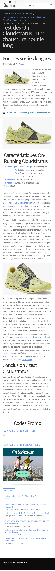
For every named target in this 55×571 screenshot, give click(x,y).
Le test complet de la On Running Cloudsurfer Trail (27, 513)
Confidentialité (21, 563)
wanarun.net (40, 337)
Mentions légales (9, 563)
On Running (27, 360)
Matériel (15, 14)
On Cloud (36, 203)
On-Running (27, 14)
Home (5, 14)
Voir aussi (9, 491)
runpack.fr (34, 353)
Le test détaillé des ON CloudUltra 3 (20, 496)
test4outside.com (10, 357)
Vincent (21, 64)
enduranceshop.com (23, 337)
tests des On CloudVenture (18, 203)
